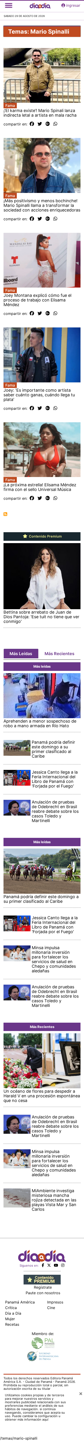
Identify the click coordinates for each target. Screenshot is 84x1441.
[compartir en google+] (47, 124)
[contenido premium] (42, 1279)
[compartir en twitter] (39, 124)
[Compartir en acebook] (31, 124)
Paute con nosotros (43, 1292)
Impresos (55, 1302)
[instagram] (62, 1265)
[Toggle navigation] (9, 5)
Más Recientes (59, 653)
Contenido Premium (45, 536)
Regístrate (43, 1287)
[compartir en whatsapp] (55, 124)
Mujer (10, 1318)
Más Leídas (21, 653)
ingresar (73, 5)
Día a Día (13, 1313)
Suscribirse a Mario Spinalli (5, 514)
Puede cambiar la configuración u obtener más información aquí (32, 1417)
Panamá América (20, 1302)
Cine (51, 1307)
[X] (49, 1265)
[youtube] (56, 1265)
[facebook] (43, 1265)
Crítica (11, 1307)
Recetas (12, 1324)
